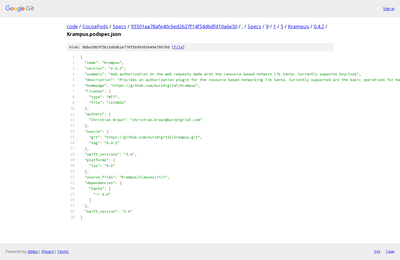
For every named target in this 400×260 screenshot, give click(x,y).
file (178, 47)
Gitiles (32, 251)
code (72, 26)
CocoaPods (95, 26)
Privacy (47, 251)
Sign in (389, 8)
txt (377, 251)
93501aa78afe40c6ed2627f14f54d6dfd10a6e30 (184, 26)
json (390, 251)
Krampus (298, 26)
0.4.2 (319, 26)
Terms (63, 251)
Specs (119, 26)
